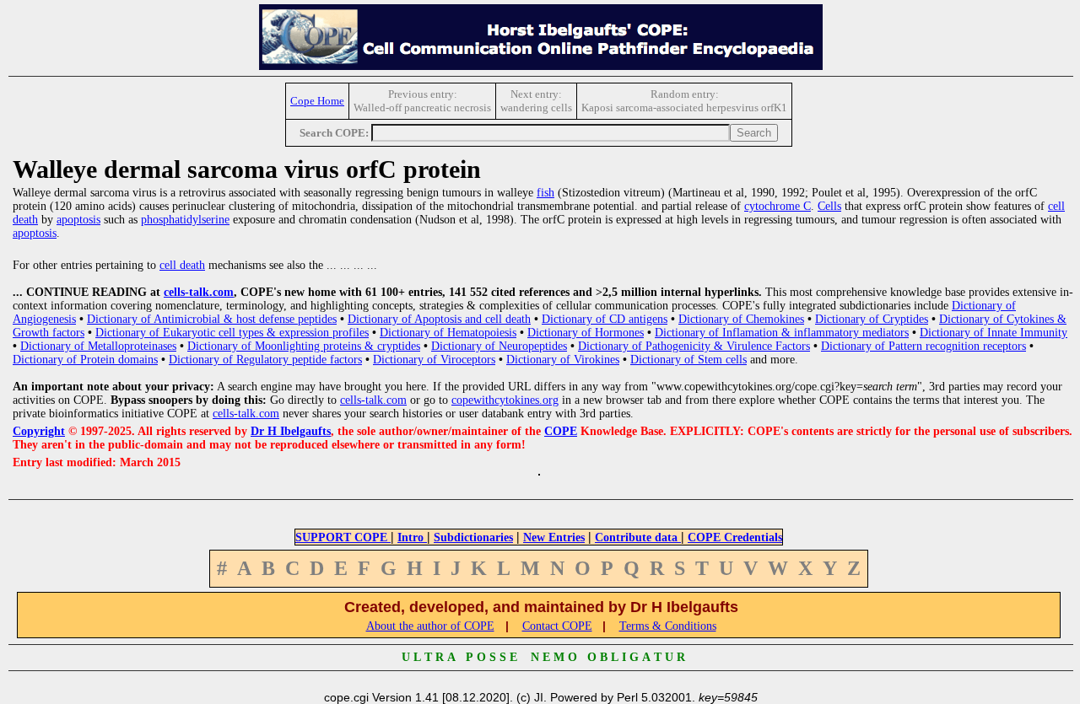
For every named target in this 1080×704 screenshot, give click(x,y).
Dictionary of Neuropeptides (499, 346)
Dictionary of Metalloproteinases (98, 346)
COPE (560, 431)
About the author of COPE (430, 626)
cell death (182, 265)
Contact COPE (557, 626)
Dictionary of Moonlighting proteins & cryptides (303, 346)
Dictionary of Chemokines (741, 319)
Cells (829, 206)
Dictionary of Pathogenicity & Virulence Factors (694, 346)
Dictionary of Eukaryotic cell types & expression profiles (232, 332)
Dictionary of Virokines (562, 359)
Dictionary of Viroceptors (434, 359)
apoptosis (78, 219)
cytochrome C (777, 206)
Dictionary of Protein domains (85, 359)
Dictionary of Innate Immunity (993, 332)
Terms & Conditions (667, 626)
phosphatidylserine (185, 219)
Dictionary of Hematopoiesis (448, 332)
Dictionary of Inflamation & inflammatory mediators (782, 332)
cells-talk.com (199, 292)
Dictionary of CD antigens (604, 319)
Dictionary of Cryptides (871, 319)
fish (545, 192)
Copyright (39, 431)
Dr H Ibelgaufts (291, 431)
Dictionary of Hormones (585, 332)
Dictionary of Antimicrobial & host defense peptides (212, 319)
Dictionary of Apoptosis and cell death (439, 319)
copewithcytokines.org (505, 400)
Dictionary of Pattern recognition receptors (923, 346)
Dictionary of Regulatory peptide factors (265, 359)
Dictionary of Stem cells (688, 359)
